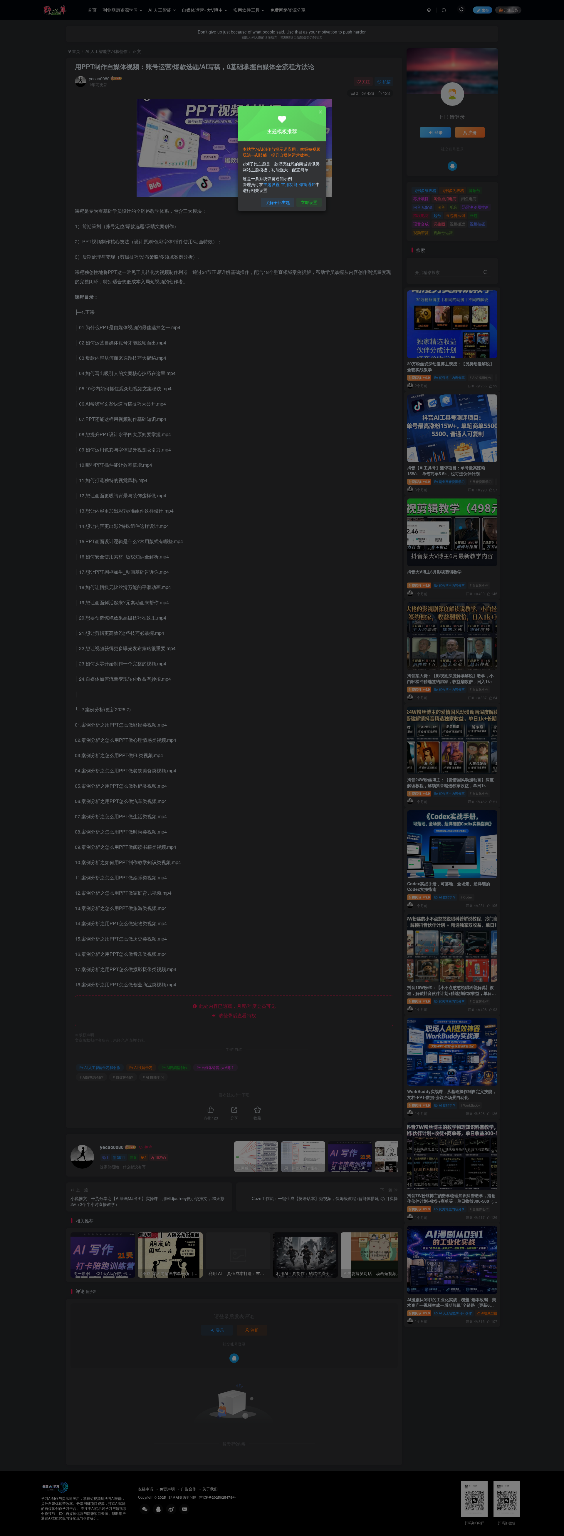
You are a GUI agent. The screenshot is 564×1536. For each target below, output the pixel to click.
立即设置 (309, 202)
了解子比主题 (277, 202)
